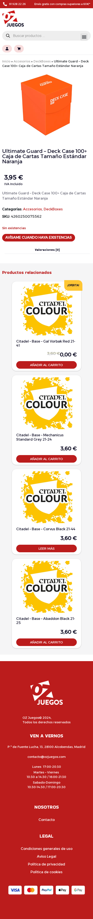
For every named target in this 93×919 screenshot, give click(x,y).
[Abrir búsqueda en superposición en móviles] (46, 36)
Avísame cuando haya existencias (38, 237)
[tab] (47, 250)
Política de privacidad (46, 864)
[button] (84, 37)
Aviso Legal (46, 856)
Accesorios (22, 61)
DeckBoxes (42, 61)
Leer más (46, 548)
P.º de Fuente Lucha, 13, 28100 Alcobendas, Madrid (46, 747)
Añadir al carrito (46, 365)
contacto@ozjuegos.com (46, 757)
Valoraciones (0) (47, 250)
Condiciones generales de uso (46, 849)
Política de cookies (46, 872)
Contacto (46, 820)
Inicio (6, 61)
